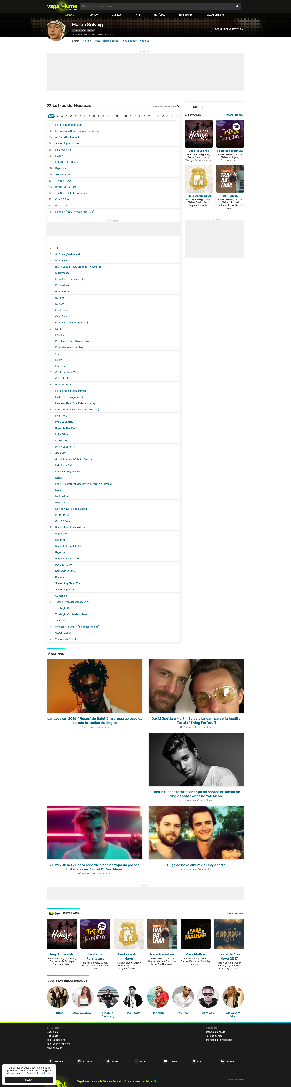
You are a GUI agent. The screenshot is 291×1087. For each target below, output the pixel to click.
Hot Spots (186, 14)
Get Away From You (66, 372)
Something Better (65, 589)
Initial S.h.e (61, 434)
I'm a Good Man (63, 149)
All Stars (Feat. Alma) (67, 137)
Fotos (97, 40)
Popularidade (129, 40)
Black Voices (62, 272)
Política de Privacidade (219, 1039)
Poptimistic (61, 533)
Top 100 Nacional (56, 1039)
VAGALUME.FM (234, 115)
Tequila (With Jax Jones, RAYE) (72, 602)
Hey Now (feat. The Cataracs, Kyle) (74, 211)
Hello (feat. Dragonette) (68, 124)
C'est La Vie (61, 310)
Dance (90, 30)
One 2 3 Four (62, 199)
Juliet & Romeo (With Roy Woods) (73, 459)
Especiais (52, 1032)
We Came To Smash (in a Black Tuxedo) (77, 626)
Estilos (117, 14)
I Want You (61, 415)
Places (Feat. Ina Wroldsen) (70, 527)
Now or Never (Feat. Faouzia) (71, 508)
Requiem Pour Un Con (67, 558)
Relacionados (110, 40)
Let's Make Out (63, 465)
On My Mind (62, 515)
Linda (58, 477)
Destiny (59, 335)
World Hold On (63, 174)
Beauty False (62, 260)
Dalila (58, 328)
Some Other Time (65, 570)
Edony (59, 359)
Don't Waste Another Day (69, 347)
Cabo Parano (62, 316)
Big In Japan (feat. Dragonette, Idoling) (77, 131)
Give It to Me (62, 378)
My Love (60, 502)
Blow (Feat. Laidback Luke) (70, 279)
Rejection (60, 168)
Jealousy (60, 453)
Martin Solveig (87, 24)
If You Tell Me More (65, 186)
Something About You (67, 143)
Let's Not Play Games (67, 162)
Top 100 (93, 14)
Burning (60, 297)
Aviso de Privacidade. (39, 1073)
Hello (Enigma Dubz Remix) (70, 390)
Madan (59, 155)
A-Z (138, 14)
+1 (56, 248)
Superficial (61, 595)
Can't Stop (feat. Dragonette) (71, 322)
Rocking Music (63, 564)
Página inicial (78, 35)
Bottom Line (62, 285)
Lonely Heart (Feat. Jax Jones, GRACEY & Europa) (83, 484)
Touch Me (60, 620)
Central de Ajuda (215, 1032)
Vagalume (62, 6)
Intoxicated (61, 440)
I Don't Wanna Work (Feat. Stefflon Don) (77, 409)
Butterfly (60, 304)
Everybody (61, 366)
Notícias (159, 14)
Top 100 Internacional (59, 1043)
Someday (60, 577)
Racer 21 (60, 539)
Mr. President (62, 496)
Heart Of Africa (63, 384)
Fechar (29, 1080)
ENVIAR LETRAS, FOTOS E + (228, 29)
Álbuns (87, 40)
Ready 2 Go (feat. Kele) (68, 546)
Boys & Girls (62, 205)
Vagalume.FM (215, 14)
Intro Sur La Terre (65, 446)
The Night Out (63, 180)
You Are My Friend (65, 639)
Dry (57, 353)
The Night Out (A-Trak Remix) (71, 193)
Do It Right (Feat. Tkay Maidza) (72, 341)
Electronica (79, 30)
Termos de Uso (214, 1035)
